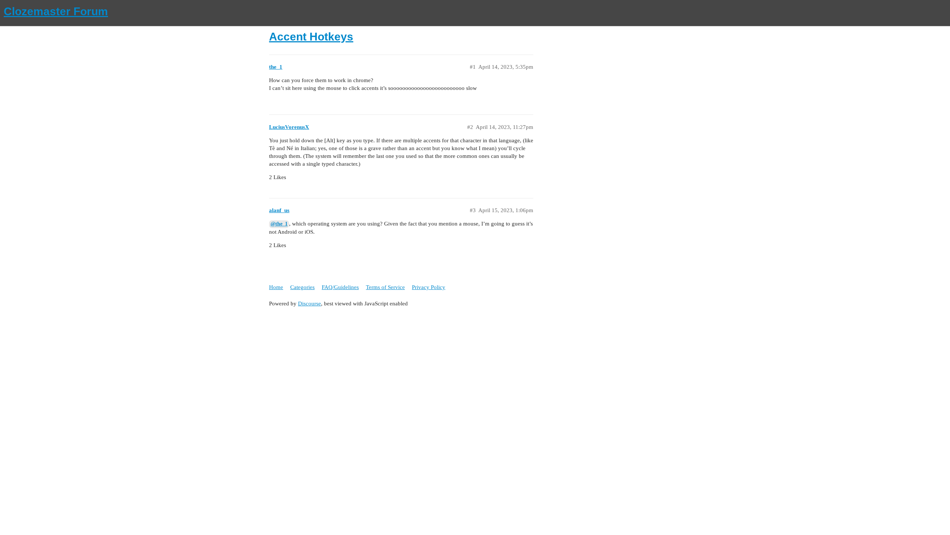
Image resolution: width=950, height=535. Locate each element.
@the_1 (279, 224)
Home (276, 287)
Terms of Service (385, 287)
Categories (302, 287)
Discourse (309, 304)
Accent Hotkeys (311, 36)
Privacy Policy (428, 287)
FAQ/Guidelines (340, 287)
